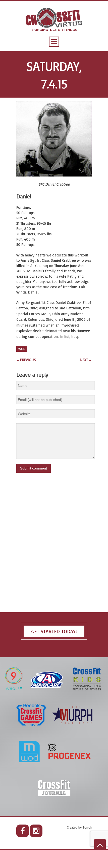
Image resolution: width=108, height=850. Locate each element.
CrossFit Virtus (54, 20)
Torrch (87, 827)
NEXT (86, 359)
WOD (21, 349)
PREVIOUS (26, 359)
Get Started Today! (54, 631)
